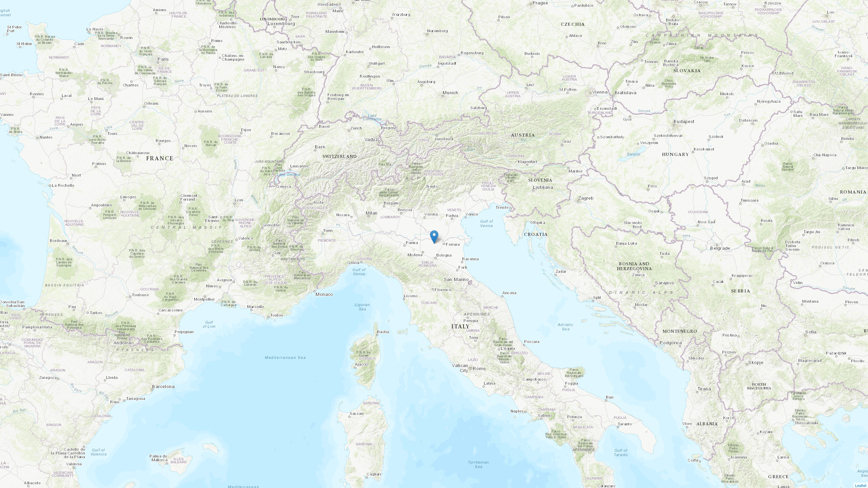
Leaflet (860, 485)
